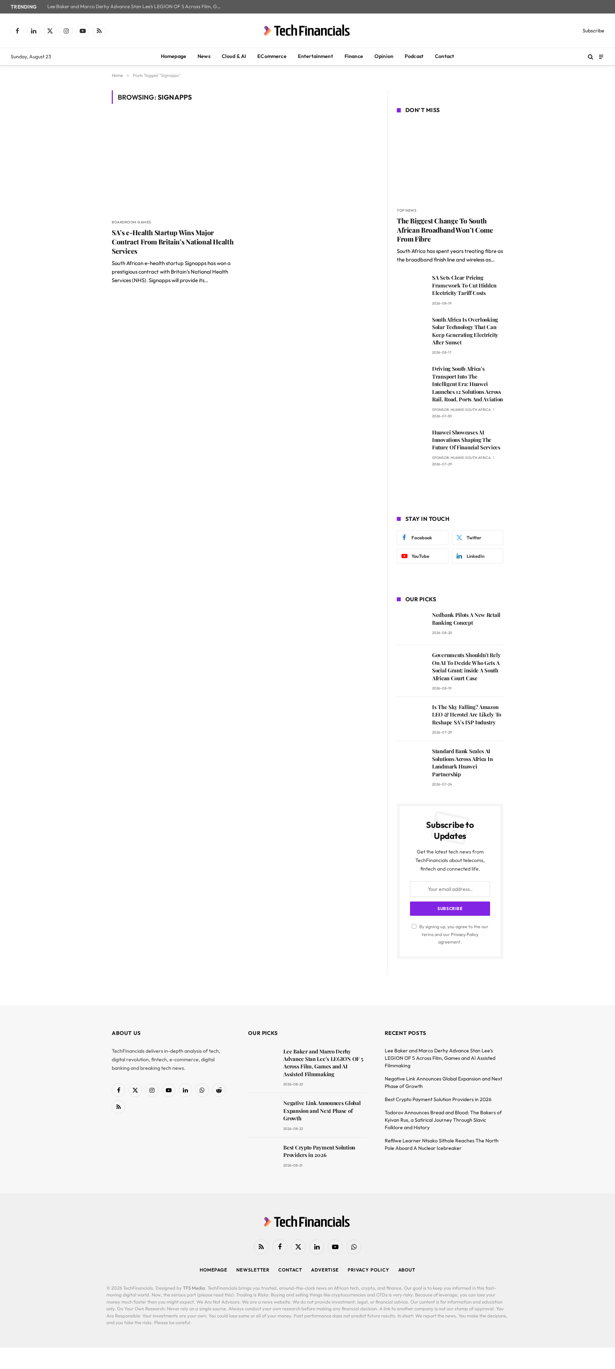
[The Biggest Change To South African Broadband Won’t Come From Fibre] (450, 161)
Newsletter (252, 1270)
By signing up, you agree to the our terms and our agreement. (453, 934)
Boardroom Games (131, 222)
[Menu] (601, 56)
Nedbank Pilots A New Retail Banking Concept (466, 618)
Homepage (173, 56)
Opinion (383, 56)
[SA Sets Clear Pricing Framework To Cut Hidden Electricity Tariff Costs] (411, 287)
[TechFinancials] (307, 30)
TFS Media (194, 1288)
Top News (406, 210)
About (407, 1270)
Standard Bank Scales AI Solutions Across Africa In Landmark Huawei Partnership (462, 762)
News (204, 56)
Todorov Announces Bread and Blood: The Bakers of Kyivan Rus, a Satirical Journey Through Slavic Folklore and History (443, 1120)
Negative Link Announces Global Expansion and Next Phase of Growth (322, 1110)
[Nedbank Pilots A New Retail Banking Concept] (411, 624)
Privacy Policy (464, 934)
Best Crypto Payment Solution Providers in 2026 (319, 1151)
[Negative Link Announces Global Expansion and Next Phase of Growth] (262, 1113)
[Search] (591, 57)
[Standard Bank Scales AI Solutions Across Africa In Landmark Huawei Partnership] (411, 761)
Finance (354, 56)
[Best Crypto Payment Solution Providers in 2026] (262, 1157)
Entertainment (315, 56)
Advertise (325, 1270)
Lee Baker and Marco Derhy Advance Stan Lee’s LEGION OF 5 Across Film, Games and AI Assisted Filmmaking (136, 7)
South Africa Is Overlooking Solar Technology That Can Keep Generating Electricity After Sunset (465, 331)
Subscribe (593, 30)
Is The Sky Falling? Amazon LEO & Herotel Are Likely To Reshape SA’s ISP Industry (466, 714)
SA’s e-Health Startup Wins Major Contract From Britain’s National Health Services (172, 241)
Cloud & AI (234, 56)
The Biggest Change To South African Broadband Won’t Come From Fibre (445, 230)
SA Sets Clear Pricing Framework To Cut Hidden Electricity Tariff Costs (464, 285)
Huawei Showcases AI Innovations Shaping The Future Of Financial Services (466, 440)
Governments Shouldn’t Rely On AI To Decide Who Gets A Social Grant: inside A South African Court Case (466, 666)
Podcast (414, 56)
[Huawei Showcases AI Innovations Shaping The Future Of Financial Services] (411, 442)
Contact (444, 56)
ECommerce (271, 56)
